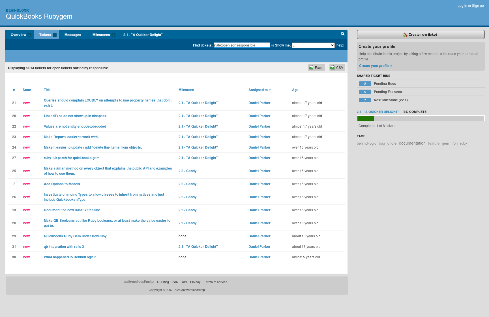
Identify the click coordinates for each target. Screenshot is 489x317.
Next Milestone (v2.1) (386, 100)
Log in (462, 5)
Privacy (195, 281)
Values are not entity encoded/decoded (75, 126)
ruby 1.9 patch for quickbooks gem (72, 157)
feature (433, 143)
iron (455, 143)
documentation (412, 143)
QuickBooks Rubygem (39, 16)
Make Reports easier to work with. (71, 136)
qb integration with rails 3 (64, 246)
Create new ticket (422, 34)
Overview (15, 35)
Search (343, 34)
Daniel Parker (259, 102)
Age (295, 89)
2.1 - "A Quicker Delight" (143, 34)
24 (14, 147)
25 (14, 170)
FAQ (175, 281)
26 (14, 196)
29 (14, 235)
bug (382, 143)
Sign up (478, 5)
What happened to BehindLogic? (70, 256)
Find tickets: (203, 45)
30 (14, 256)
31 (14, 246)
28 (14, 222)
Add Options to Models (62, 183)
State (27, 89)
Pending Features (383, 91)
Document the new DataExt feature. (72, 209)
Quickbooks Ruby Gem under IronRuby (75, 235)
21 (14, 102)
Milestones (98, 35)
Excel (319, 67)
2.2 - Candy (188, 170)
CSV (339, 67)
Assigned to (259, 89)
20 (14, 115)
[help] (340, 45)
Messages (73, 34)
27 (14, 157)
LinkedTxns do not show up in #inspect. (75, 115)
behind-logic (366, 143)
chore (391, 143)
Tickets (42, 35)
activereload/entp (139, 281)
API (184, 281)
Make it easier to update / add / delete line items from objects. (93, 147)
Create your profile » (375, 65)
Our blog (163, 281)
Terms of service (215, 281)
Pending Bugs (380, 83)
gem (445, 143)
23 (14, 136)
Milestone (186, 89)
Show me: (283, 45)
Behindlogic (18, 10)
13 (14, 209)
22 (14, 126)
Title (47, 89)
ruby (463, 143)
